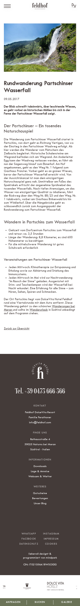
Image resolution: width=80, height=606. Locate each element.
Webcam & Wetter (40, 476)
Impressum (51, 538)
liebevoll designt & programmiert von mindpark (40, 555)
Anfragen (13, 602)
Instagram (51, 533)
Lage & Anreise (40, 471)
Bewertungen (40, 498)
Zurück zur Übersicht (17, 328)
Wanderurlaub (39, 310)
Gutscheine (40, 493)
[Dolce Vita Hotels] (74, 5)
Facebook (29, 538)
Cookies (51, 543)
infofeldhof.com (40, 422)
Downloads (40, 466)
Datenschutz (28, 543)
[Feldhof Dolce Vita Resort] (40, 6)
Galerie (66, 602)
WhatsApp (29, 533)
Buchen (40, 602)
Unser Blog (40, 503)
